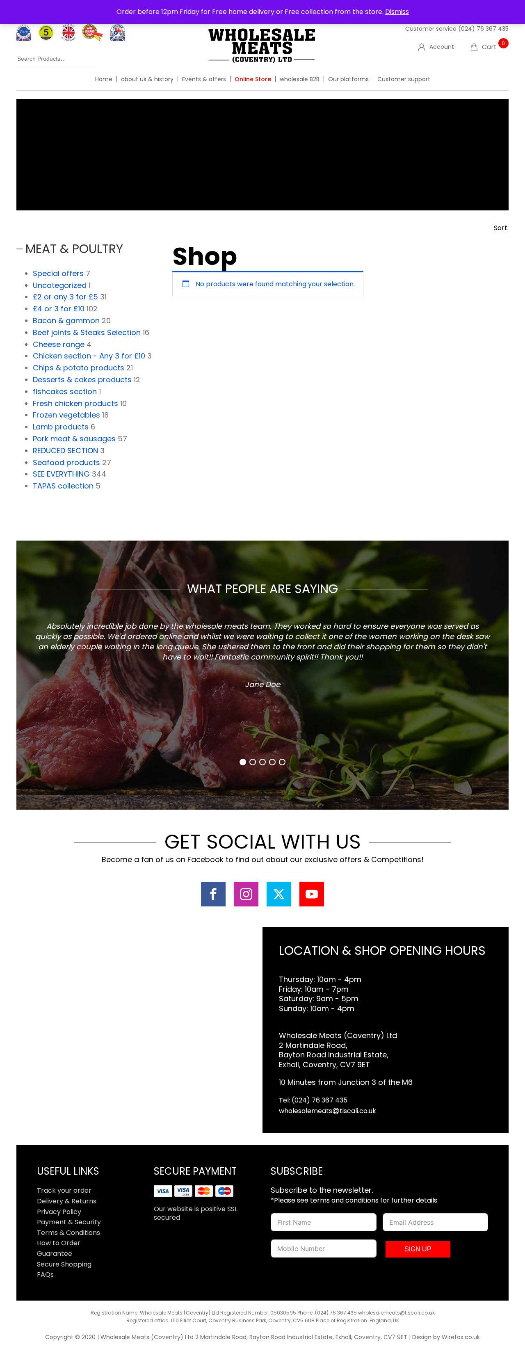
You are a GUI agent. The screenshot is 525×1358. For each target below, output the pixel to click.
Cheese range (58, 344)
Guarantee (54, 1253)
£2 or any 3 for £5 (65, 297)
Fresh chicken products (75, 403)
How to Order (58, 1243)
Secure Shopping (64, 1264)
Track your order (64, 1190)
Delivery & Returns (66, 1201)
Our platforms (348, 79)
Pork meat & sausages (74, 439)
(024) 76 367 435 (483, 29)
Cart (493, 47)
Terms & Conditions (68, 1232)
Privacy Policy (59, 1211)
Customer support (403, 79)
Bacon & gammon (66, 320)
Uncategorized (60, 285)
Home (103, 79)
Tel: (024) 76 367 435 (313, 1100)
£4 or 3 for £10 (58, 309)
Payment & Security (69, 1222)
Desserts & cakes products (82, 379)
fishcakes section (65, 391)
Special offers (58, 273)
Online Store (253, 79)
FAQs (45, 1274)
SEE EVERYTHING (61, 474)
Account (441, 47)
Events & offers (204, 79)
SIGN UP (417, 1249)
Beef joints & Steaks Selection (87, 332)
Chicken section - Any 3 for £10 (89, 356)
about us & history (147, 79)
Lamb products (61, 427)
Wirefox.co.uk (461, 1337)
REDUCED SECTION (65, 450)
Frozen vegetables (66, 415)
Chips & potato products (78, 368)
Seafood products (66, 462)
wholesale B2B (300, 79)
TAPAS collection (63, 486)
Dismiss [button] (397, 11)
